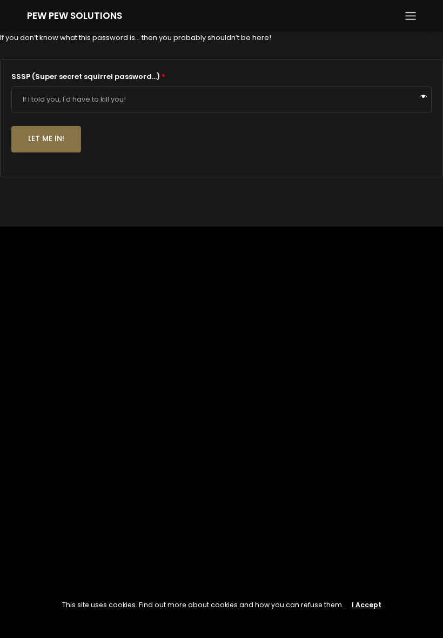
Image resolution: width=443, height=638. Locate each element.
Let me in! (46, 138)
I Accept (366, 604)
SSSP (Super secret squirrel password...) (88, 76)
